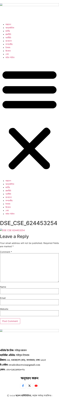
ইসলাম (7, 47)
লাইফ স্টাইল (9, 57)
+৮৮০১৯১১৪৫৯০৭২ (15, 370)
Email (3, 298)
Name (3, 287)
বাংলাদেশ (8, 41)
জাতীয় (7, 31)
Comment (6, 252)
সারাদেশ (8, 24)
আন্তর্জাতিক (9, 27)
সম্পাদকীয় (8, 44)
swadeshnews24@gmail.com (24, 365)
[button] (29, 119)
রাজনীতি (8, 34)
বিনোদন (8, 50)
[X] (29, 386)
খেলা (7, 54)
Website (4, 309)
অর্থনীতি (8, 37)
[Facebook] (23, 386)
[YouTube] (36, 386)
